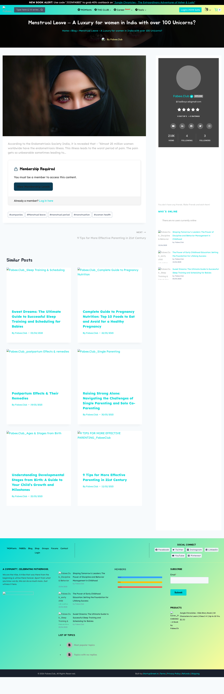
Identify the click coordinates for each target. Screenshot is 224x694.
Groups (45, 548)
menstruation (82, 214)
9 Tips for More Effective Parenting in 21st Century (111, 235)
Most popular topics (84, 645)
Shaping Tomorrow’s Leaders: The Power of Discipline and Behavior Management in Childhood (193, 235)
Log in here (46, 200)
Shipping (195, 673)
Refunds (186, 673)
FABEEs (22, 548)
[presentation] (39, 286)
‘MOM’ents (12, 548)
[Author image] (104, 39)
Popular (120, 587)
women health (102, 214)
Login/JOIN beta (190, 9)
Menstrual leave (36, 214)
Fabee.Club (116, 39)
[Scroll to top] (213, 680)
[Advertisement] (188, 176)
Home (65, 30)
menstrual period (60, 214)
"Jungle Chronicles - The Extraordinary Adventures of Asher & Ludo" (154, 2)
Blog (74, 30)
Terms (163, 673)
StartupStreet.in (150, 673)
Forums (54, 548)
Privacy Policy (173, 673)
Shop (37, 548)
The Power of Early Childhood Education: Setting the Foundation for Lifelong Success (90, 597)
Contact (64, 548)
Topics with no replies (85, 654)
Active (119, 582)
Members (120, 569)
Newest (119, 577)
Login (37, 552)
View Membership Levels (33, 186)
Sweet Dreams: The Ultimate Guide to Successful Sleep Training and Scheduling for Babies (91, 617)
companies (16, 214)
